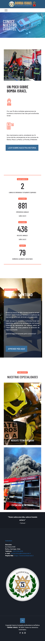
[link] (22, 65)
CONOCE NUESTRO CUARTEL (10, 25)
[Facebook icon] (20, 633)
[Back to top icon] (22, 620)
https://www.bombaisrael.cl (23, 555)
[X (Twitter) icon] (22, 633)
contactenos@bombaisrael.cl (21, 553)
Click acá (5, 31)
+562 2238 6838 (17, 551)
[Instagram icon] (25, 633)
